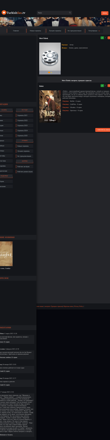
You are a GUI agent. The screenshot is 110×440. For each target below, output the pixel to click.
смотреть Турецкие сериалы (54, 306)
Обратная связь (68, 306)
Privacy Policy (78, 306)
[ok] (70, 13)
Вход (105, 13)
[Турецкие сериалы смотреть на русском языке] (13, 14)
